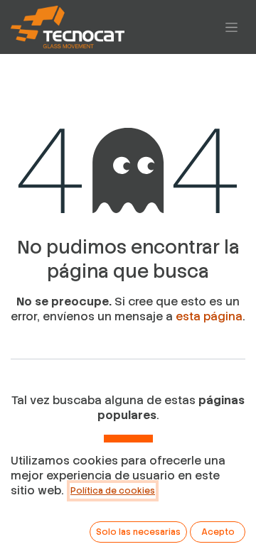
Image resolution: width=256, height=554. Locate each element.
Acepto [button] (218, 532)
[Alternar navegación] (231, 27)
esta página (209, 316)
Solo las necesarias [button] (138, 532)
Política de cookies (112, 490)
